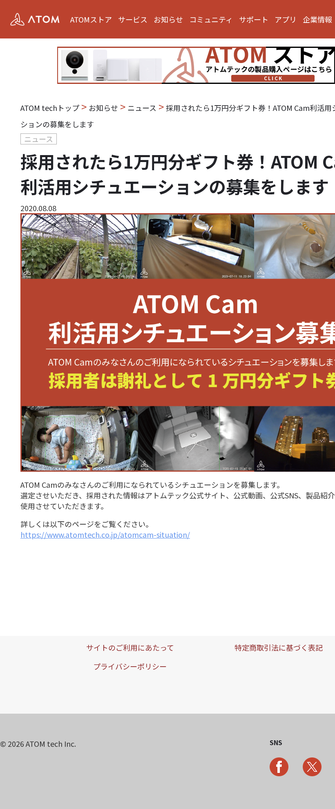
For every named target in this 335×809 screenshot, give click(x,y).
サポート (253, 19)
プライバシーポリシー (130, 666)
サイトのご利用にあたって (130, 647)
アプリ (286, 19)
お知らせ (168, 19)
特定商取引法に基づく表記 (278, 647)
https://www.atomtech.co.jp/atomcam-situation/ (105, 534)
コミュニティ (211, 19)
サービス (132, 19)
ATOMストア (91, 19)
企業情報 (317, 19)
